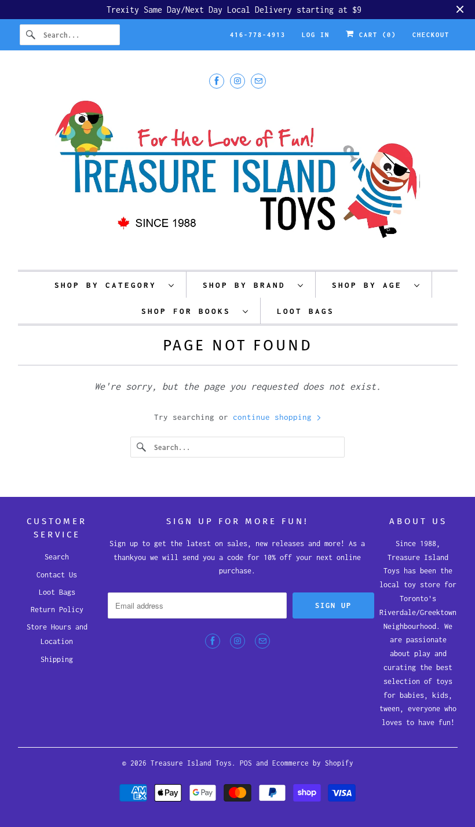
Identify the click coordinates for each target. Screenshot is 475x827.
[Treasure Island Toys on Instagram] (237, 81)
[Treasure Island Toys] (238, 176)
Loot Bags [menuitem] (305, 311)
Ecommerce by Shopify (312, 763)
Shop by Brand (247, 285)
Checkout (431, 34)
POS (246, 763)
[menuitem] (115, 285)
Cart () (375, 34)
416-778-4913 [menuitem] (258, 34)
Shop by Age (370, 285)
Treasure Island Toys (191, 763)
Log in (316, 34)
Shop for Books (189, 311)
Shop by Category (108, 285)
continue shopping (274, 417)
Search (57, 556)
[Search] (31, 34)
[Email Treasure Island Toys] (258, 81)
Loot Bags (57, 592)
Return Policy (57, 609)
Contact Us (56, 574)
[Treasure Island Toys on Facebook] (216, 81)
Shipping (57, 659)
